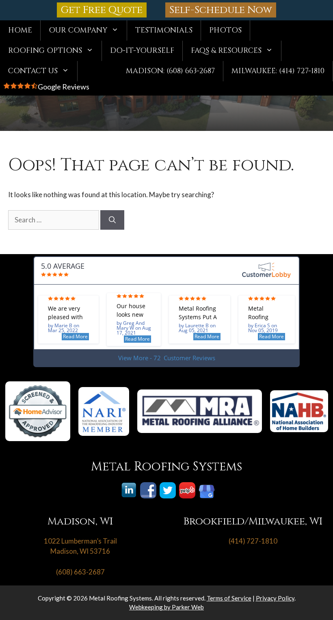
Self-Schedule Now (220, 10)
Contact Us (33, 71)
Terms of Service (229, 598)
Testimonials (163, 30)
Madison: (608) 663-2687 (170, 71)
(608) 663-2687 (80, 572)
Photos (225, 30)
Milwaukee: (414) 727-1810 (277, 71)
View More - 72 (166, 358)
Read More (75, 336)
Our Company (78, 30)
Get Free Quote (102, 10)
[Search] (112, 220)
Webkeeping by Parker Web (166, 607)
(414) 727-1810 (253, 541)
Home (20, 30)
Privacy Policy (275, 598)
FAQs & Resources (226, 51)
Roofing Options (45, 51)
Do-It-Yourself (142, 51)
